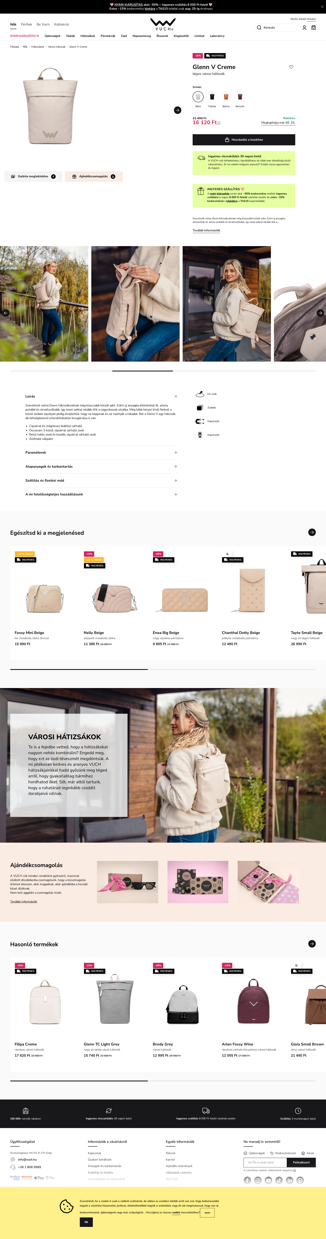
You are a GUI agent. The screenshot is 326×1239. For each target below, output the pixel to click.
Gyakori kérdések (99, 1160)
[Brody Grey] (183, 1001)
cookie (176, 1212)
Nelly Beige (94, 632)
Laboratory (217, 36)
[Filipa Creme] (45, 1001)
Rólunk (170, 1153)
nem (207, 1212)
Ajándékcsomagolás (93, 176)
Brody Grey (163, 1044)
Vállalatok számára (178, 1173)
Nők (13, 24)
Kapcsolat (94, 1153)
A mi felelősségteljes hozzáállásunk (54, 494)
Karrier (170, 1160)
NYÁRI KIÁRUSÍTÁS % (24, 36)
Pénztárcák (108, 36)
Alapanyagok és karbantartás (49, 466)
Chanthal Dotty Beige (241, 632)
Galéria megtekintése (36, 176)
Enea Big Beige (166, 632)
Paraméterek (35, 452)
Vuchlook (172, 1185)
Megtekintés (308, 19)
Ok (86, 1222)
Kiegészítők (181, 36)
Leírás (30, 396)
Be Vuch (43, 24)
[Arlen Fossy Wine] (252, 1001)
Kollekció (61, 24)
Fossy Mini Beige (29, 632)
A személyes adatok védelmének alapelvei (270, 1170)
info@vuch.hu (27, 1160)
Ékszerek (162, 36)
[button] (177, 110)
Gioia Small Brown (307, 1044)
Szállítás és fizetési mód (44, 480)
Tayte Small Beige (307, 632)
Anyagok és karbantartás (104, 1166)
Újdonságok (52, 36)
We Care (172, 1179)
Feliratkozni (301, 1162)
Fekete (212, 106)
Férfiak (26, 24)
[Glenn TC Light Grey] (114, 1001)
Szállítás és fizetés (100, 1173)
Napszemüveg (142, 36)
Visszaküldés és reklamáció (106, 1179)
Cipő (124, 36)
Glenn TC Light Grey (101, 1044)
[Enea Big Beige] (183, 590)
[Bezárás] (322, 7)
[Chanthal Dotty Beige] (252, 590)
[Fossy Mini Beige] (45, 590)
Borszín (240, 106)
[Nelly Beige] (114, 590)
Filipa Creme (26, 1044)
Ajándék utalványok (179, 1166)
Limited (199, 36)
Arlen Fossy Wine (237, 1044)
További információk (206, 230)
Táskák (70, 36)
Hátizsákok (88, 36)
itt (294, 1170)
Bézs (198, 106)
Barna (226, 106)
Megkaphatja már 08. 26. (278, 123)
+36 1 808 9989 (29, 1167)
